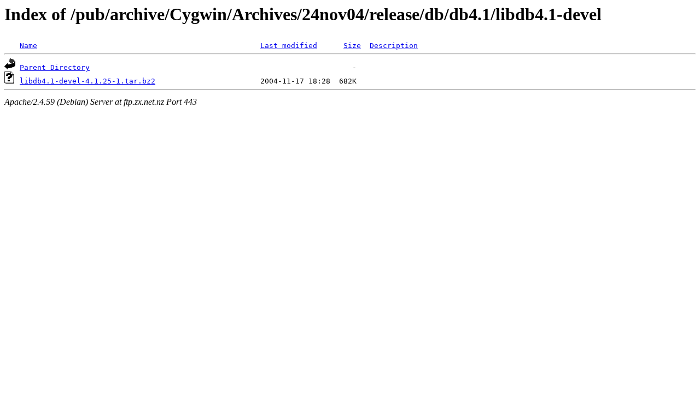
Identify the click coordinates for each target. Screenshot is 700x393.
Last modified (288, 45)
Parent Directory (55, 67)
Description (394, 45)
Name (28, 45)
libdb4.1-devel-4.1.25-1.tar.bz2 (87, 81)
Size (352, 45)
